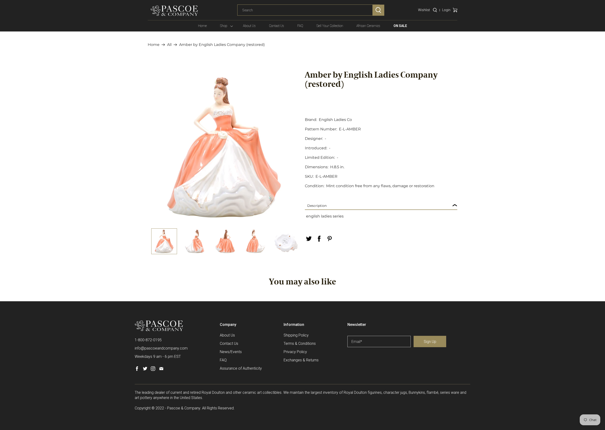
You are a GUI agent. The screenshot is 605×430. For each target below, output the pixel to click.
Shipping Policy (296, 335)
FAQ (300, 26)
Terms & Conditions (300, 343)
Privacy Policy (295, 352)
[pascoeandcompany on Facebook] (137, 369)
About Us (249, 26)
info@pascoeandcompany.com (161, 348)
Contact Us (276, 26)
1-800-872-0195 (148, 340)
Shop (223, 26)
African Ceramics (368, 26)
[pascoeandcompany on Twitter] (145, 369)
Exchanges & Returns (301, 360)
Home (202, 26)
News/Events (231, 352)
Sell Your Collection (329, 26)
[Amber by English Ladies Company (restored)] (224, 147)
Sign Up (430, 341)
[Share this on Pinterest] (329, 239)
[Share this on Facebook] (319, 239)
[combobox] (308, 10)
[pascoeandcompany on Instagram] (153, 369)
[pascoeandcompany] (174, 10)
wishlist (424, 10)
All (169, 45)
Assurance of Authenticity (241, 368)
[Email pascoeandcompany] (161, 369)
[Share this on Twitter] (308, 239)
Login (446, 10)
